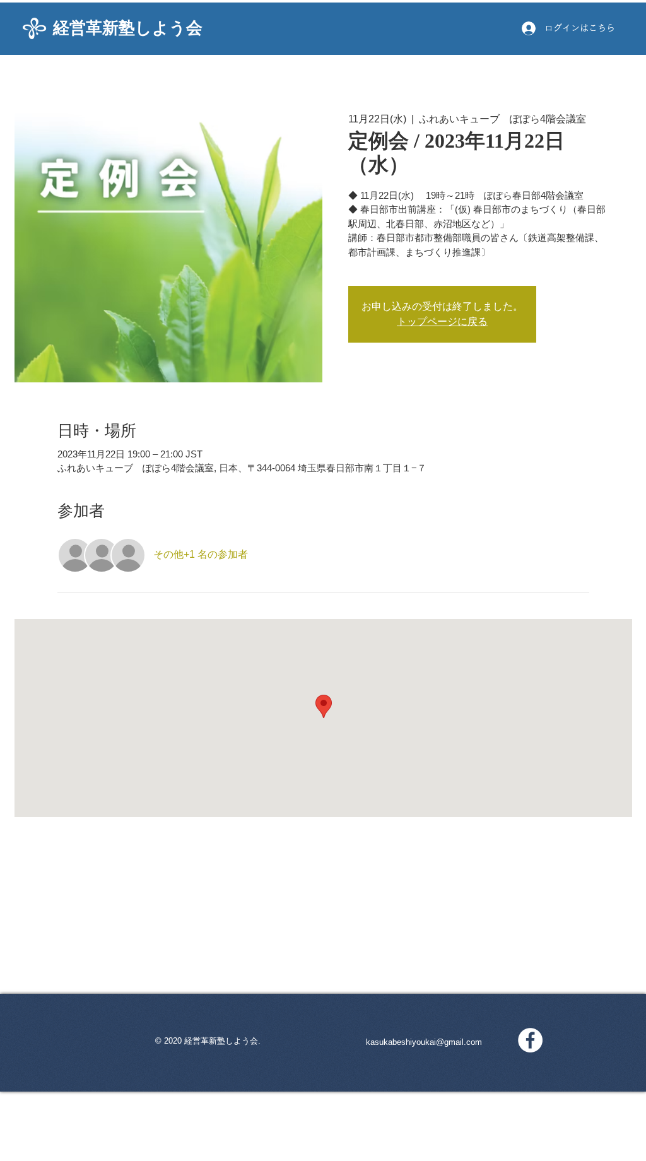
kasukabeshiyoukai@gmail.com (424, 1042)
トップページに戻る (442, 321)
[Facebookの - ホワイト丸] (530, 1040)
